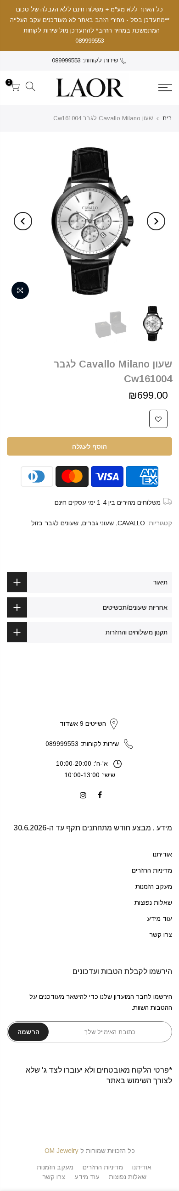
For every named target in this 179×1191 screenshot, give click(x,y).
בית (167, 118)
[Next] (23, 221)
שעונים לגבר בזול (54, 523)
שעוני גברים (98, 523)
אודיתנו (162, 854)
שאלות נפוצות (153, 902)
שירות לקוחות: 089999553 (85, 60)
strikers (89, 714)
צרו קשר (160, 934)
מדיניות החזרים (152, 870)
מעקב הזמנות (153, 886)
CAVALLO (131, 523)
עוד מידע (159, 918)
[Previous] (156, 221)
